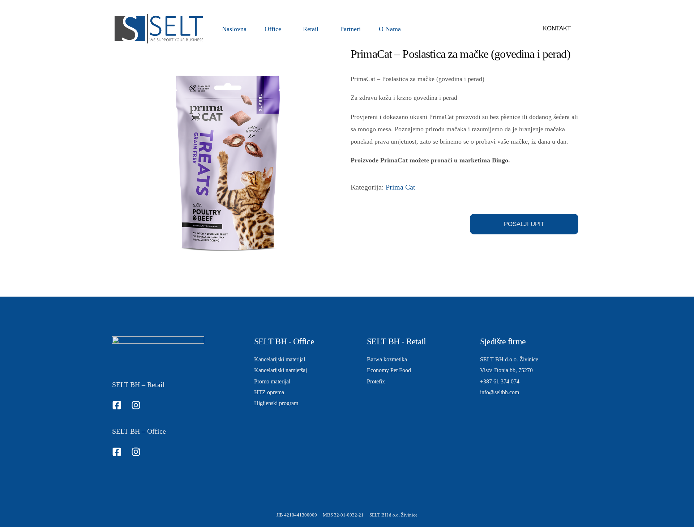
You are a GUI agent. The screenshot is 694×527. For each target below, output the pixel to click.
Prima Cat (400, 187)
